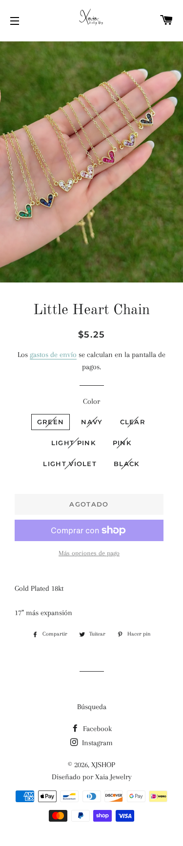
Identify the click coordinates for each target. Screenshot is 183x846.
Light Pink (73, 443)
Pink (122, 443)
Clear (133, 422)
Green (50, 422)
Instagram (96, 742)
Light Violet (70, 464)
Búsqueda (91, 706)
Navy (91, 422)
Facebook (96, 728)
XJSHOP (103, 764)
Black (127, 464)
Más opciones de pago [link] (89, 553)
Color (91, 401)
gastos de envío (53, 354)
